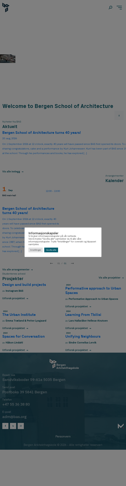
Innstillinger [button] (35, 250)
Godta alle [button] (51, 250)
